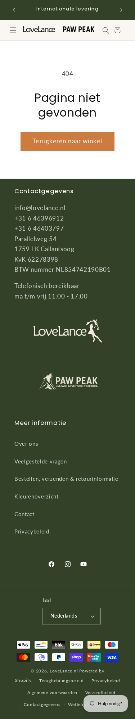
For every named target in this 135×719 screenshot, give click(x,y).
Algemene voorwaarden (52, 692)
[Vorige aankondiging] (14, 10)
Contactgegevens (42, 704)
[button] (13, 30)
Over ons (26, 443)
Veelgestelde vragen (40, 461)
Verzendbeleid (100, 692)
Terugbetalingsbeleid (61, 680)
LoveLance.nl (64, 671)
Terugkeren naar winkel (67, 141)
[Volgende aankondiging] (121, 10)
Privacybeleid (31, 531)
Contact (24, 514)
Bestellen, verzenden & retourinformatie (66, 478)
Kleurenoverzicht (36, 496)
